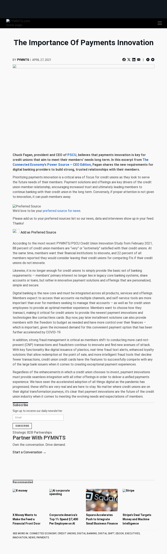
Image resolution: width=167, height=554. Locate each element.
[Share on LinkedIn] (133, 60)
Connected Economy (43, 533)
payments (42, 537)
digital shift (106, 533)
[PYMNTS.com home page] (20, 23)
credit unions (67, 533)
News (32, 537)
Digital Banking (87, 533)
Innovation (20, 537)
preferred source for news (61, 211)
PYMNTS (23, 59)
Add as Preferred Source (38, 232)
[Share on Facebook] (124, 60)
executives (132, 533)
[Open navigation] (160, 23)
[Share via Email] (138, 60)
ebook (120, 533)
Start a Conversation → (29, 452)
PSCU (71, 155)
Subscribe (22, 425)
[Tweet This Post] (128, 60)
